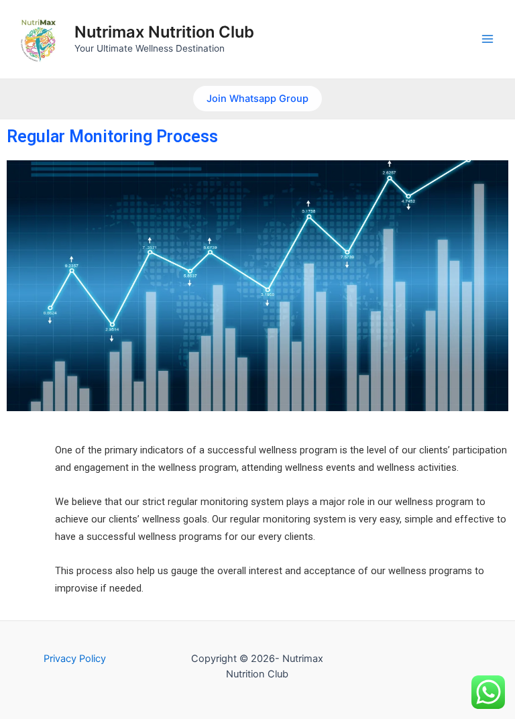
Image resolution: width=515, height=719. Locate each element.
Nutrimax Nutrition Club (164, 32)
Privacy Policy (75, 659)
